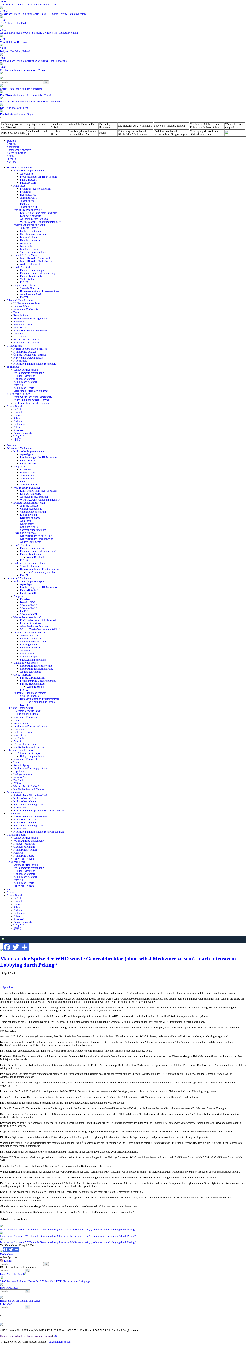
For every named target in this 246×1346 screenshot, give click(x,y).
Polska (16, 427)
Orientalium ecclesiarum (33, 234)
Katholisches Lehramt (24, 801)
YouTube (11, 161)
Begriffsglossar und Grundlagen (36, 126)
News (30, 1336)
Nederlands (19, 424)
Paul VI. (24, 203)
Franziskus (25, 191)
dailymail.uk (6, 987)
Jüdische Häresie (29, 227)
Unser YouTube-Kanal (13, 132)
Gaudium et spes (29, 249)
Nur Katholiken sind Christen (29, 747)
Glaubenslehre (14, 345)
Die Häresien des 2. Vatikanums (135, 125)
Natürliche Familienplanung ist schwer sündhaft (38, 810)
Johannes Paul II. (29, 200)
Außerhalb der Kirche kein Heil (37, 133)
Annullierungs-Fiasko (31, 294)
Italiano (17, 418)
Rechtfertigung (21, 315)
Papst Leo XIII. (28, 182)
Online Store (6, 1336)
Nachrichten (13, 146)
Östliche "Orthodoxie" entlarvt (29, 354)
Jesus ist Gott (20, 327)
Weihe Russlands (36, 557)
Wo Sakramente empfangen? (28, 372)
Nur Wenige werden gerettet (28, 357)
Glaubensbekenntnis (24, 378)
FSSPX (24, 282)
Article (38, 1336)
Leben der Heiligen (23, 858)
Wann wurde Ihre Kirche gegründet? (32, 396)
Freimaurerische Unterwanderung (38, 273)
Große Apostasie (22, 267)
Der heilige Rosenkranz (105, 126)
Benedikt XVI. (28, 194)
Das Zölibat (19, 336)
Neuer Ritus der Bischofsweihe (36, 261)
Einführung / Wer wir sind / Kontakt (12, 126)
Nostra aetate (27, 246)
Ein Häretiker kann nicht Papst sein (38, 212)
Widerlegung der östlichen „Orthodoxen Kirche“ (204, 133)
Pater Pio (18, 384)
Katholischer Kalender (25, 381)
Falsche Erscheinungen (32, 270)
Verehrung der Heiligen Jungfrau (30, 390)
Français (17, 415)
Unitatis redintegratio (31, 231)
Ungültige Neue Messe (25, 255)
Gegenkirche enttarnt (24, 285)
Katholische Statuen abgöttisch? (30, 330)
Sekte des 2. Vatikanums (19, 167)
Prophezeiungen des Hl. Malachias (38, 176)
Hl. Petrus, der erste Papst (26, 303)
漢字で (17, 928)
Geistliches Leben (16, 834)
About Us (20, 1336)
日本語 (17, 439)
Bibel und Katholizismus (20, 300)
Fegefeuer (18, 321)
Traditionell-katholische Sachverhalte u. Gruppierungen (170, 133)
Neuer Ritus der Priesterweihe (36, 258)
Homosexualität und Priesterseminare (39, 291)
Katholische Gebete (23, 387)
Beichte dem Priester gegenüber (30, 318)
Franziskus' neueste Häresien (35, 188)
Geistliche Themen (56, 133)
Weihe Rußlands (28, 279)
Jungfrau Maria (21, 306)
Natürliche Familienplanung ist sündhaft (34, 363)
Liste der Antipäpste (30, 215)
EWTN (24, 297)
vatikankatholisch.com (59, 1341)
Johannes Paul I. (28, 197)
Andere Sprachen (16, 406)
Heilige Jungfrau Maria (25, 713)
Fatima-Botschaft (29, 179)
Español (17, 412)
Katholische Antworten (19, 149)
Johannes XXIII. (29, 206)
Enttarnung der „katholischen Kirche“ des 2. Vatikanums (133, 133)
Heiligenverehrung (23, 324)
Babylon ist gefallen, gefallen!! (170, 125)
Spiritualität (13, 366)
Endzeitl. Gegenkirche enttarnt (29, 563)
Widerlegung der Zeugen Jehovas (31, 399)
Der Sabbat (19, 333)
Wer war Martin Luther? (26, 339)
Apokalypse (26, 173)
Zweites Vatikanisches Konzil (29, 224)
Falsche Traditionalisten (32, 276)
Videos (10, 888)
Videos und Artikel (17, 152)
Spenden (11, 158)
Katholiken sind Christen (26, 342)
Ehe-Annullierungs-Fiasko (41, 572)
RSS (55, 1336)
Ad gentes (25, 243)
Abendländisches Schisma (34, 218)
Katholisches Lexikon (24, 351)
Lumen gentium (28, 237)
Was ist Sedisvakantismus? (27, 209)
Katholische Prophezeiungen (28, 170)
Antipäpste (19, 185)
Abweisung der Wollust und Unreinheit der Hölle (82, 133)
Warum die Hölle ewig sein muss (234, 126)
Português (18, 421)
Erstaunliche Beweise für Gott (81, 126)
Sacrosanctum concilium (33, 252)
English (17, 409)
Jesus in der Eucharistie (25, 309)
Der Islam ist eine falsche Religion (31, 403)
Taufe (16, 312)
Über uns (11, 143)
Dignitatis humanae (30, 240)
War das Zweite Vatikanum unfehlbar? (40, 221)
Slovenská (18, 430)
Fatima (102, 132)
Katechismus (20, 360)
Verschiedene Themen (18, 393)
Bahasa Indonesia (22, 433)
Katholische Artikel (57, 126)
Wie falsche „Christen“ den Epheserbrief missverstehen (204, 126)
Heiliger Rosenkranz (24, 375)
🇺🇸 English (6, 1260)
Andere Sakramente (30, 264)
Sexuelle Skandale (29, 288)
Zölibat (17, 741)
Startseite (11, 140)
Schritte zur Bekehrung (25, 369)
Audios (10, 155)
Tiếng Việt (18, 436)
